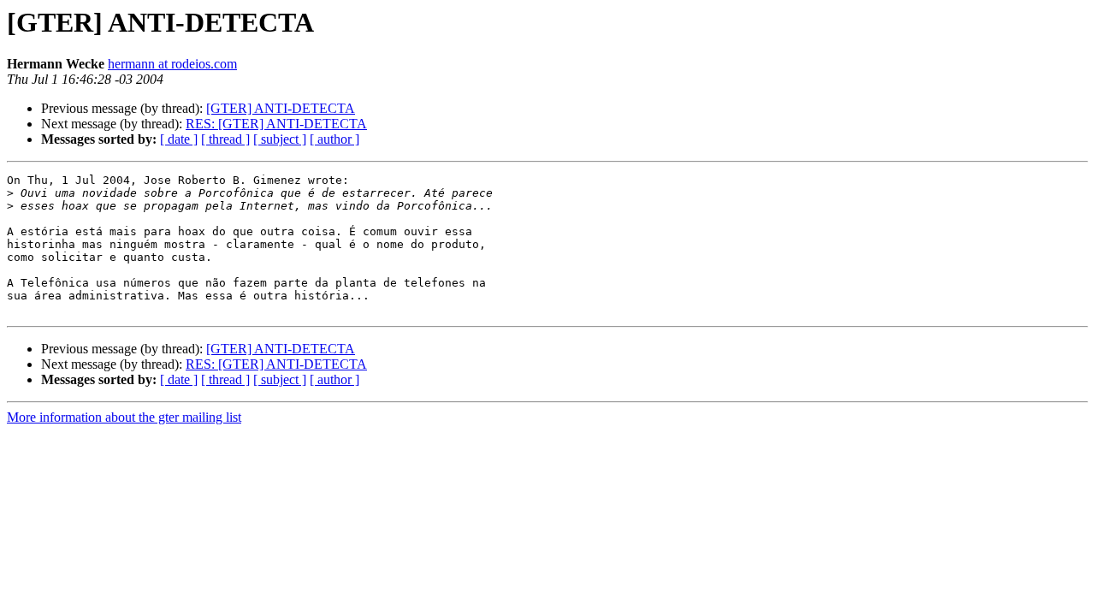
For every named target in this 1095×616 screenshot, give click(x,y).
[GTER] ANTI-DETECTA (280, 108)
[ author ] (334, 139)
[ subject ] (279, 139)
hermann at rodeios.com (172, 63)
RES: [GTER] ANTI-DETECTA (276, 123)
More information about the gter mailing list (124, 417)
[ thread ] (225, 139)
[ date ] (179, 139)
